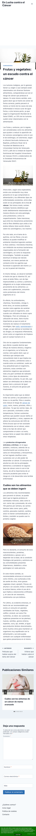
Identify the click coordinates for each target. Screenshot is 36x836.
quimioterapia (26, 326)
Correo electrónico (11, 776)
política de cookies (19, 831)
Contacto (5, 814)
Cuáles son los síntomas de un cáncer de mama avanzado (17, 702)
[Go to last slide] (5, 692)
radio (18, 326)
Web (5, 786)
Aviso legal (6, 808)
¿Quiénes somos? (9, 805)
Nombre (8, 767)
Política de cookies (9, 811)
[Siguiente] (30, 692)
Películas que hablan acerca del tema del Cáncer (9, 653)
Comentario (7, 736)
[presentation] (18, 684)
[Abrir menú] (32, 3)
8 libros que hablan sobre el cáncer (28, 653)
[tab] (14, 711)
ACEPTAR (18, 834)
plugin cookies (31, 833)
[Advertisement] (18, 27)
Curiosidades (7, 65)
